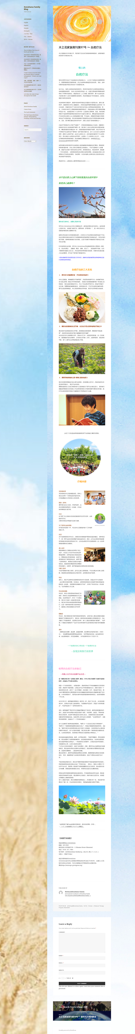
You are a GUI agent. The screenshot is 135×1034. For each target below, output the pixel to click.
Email (61, 963)
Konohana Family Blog (32, 8)
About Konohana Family (30, 106)
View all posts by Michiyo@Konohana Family (77, 895)
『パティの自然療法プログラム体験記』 (72, 826)
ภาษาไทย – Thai (28, 34)
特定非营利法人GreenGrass (67, 843)
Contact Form (27, 109)
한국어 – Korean (28, 39)
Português (27, 31)
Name (61, 955)
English (26, 22)
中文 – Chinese (28, 36)
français (26, 28)
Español (26, 25)
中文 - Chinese (88, 906)
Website (61, 970)
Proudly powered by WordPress (67, 1030)
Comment (62, 932)
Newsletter (67, 907)
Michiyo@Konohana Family (75, 906)
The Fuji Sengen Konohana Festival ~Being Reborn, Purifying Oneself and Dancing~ (32, 116)
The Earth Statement (30, 112)
